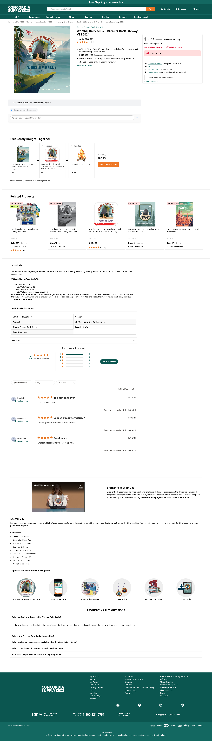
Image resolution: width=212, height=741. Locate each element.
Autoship (93, 693)
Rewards (182, 9)
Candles (88, 17)
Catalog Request (97, 687)
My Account (94, 676)
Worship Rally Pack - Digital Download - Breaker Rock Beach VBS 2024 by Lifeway (52, 166)
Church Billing (95, 695)
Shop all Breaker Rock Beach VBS (91, 27)
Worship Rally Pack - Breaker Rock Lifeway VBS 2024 (25, 230)
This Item (19, 146)
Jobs (91, 690)
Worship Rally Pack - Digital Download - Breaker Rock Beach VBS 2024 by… (105, 230)
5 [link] (90, 42)
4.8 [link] (24, 250)
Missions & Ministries (134, 679)
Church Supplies (52, 17)
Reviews (93, 698)
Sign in (166, 9)
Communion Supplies (169, 684)
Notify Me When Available (160, 77)
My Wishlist (94, 682)
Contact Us (94, 684)
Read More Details (85, 65)
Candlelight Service (168, 687)
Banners (123, 17)
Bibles (71, 17)
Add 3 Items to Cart (108, 164)
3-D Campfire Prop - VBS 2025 (80, 164)
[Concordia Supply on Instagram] (139, 705)
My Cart (93, 679)
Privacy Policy (130, 690)
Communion (34, 17)
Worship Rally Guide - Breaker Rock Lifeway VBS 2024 (22, 165)
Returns (128, 684)
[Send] (137, 118)
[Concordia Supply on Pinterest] (160, 705)
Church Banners (166, 690)
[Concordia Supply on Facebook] (117, 705)
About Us (129, 676)
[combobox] (44, 383)
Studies (105, 17)
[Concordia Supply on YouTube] (182, 705)
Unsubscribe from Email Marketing (139, 687)
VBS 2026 (164, 695)
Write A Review (109, 361)
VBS (17, 17)
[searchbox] (21, 383)
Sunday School (141, 17)
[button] (73, 265)
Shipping (128, 682)
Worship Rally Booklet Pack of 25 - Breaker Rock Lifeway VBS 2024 (64, 230)
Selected (48, 146)
